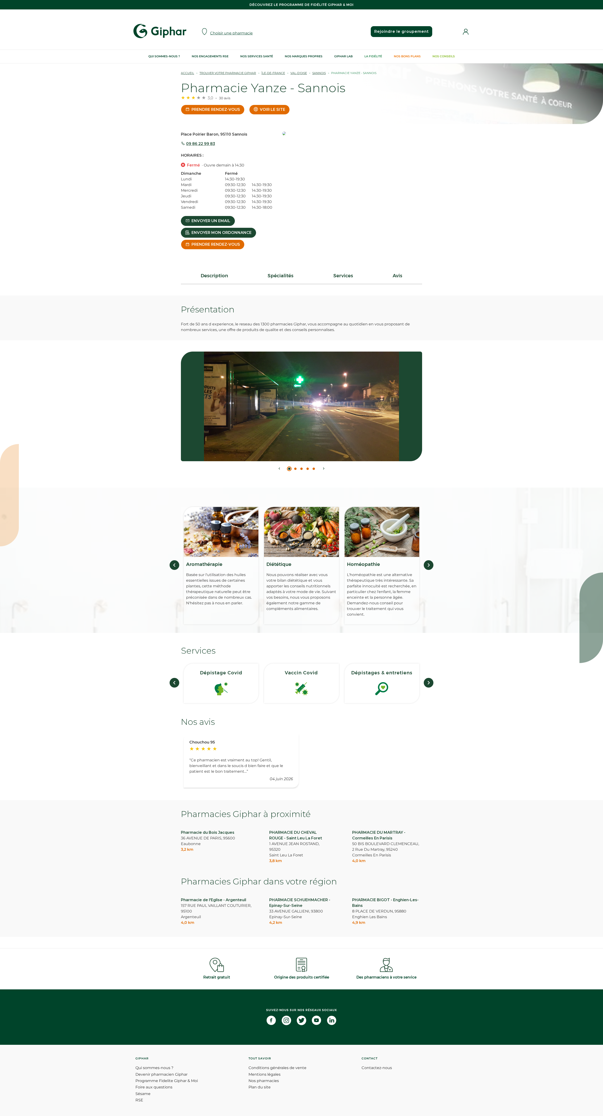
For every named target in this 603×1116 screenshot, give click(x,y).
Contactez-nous (377, 1068)
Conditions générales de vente (277, 1068)
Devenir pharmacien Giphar (161, 1074)
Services (343, 275)
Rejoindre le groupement (401, 31)
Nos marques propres (303, 56)
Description (214, 275)
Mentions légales (265, 1074)
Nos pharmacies (264, 1081)
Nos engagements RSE (210, 56)
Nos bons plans (407, 56)
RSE (139, 1100)
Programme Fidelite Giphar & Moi (166, 1081)
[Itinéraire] (352, 134)
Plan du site (260, 1087)
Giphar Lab (343, 56)
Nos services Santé (256, 56)
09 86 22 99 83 (200, 143)
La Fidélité (373, 56)
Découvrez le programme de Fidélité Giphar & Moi (301, 5)
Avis (397, 275)
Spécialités (280, 275)
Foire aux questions (153, 1087)
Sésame (143, 1093)
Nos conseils (443, 56)
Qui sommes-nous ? (164, 56)
